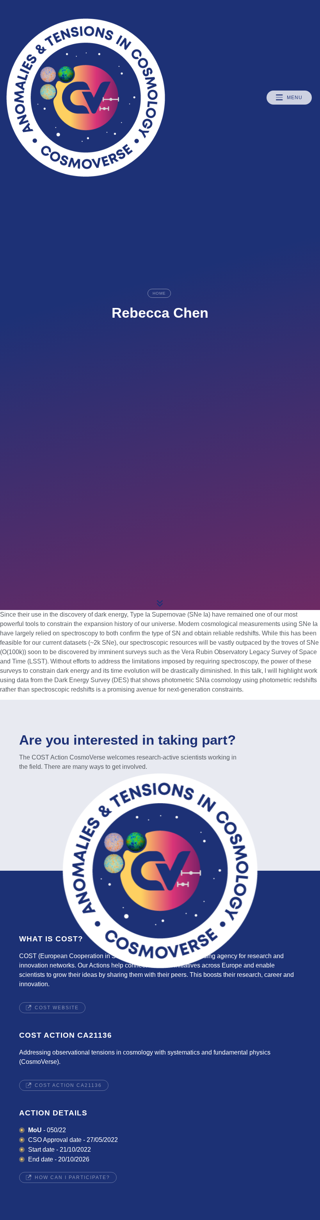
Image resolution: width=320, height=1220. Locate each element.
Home (159, 293)
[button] (289, 98)
